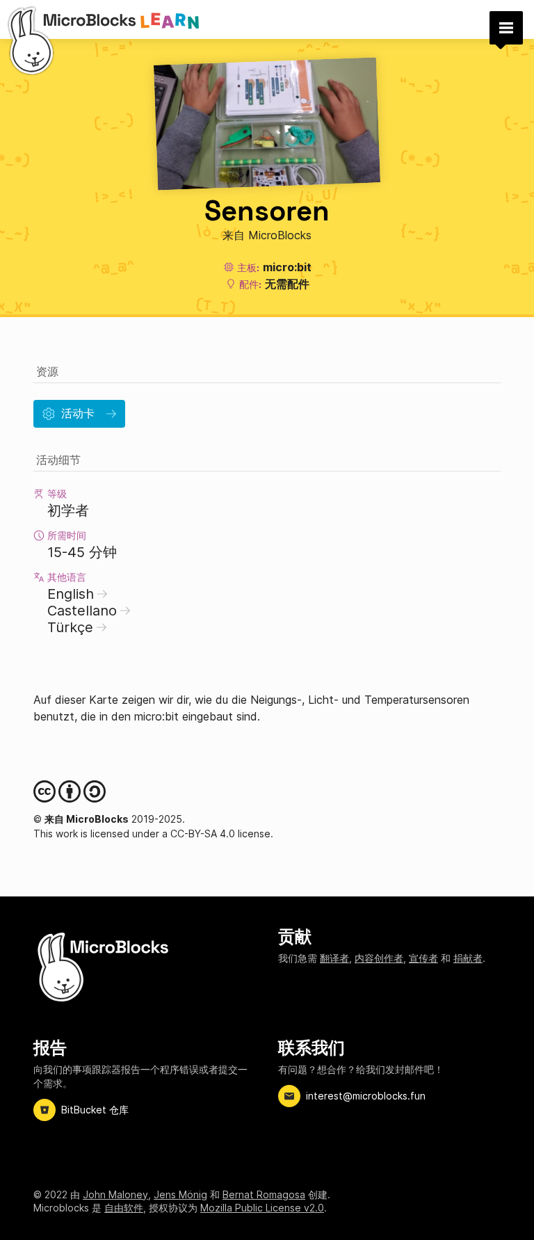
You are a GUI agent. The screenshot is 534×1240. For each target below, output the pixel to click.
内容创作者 (379, 958)
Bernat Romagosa (263, 1194)
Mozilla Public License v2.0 (262, 1208)
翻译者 (334, 958)
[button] (506, 28)
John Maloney (115, 1194)
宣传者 (423, 958)
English (70, 594)
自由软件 (123, 1208)
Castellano (82, 610)
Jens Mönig (180, 1194)
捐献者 (468, 958)
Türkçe (70, 627)
